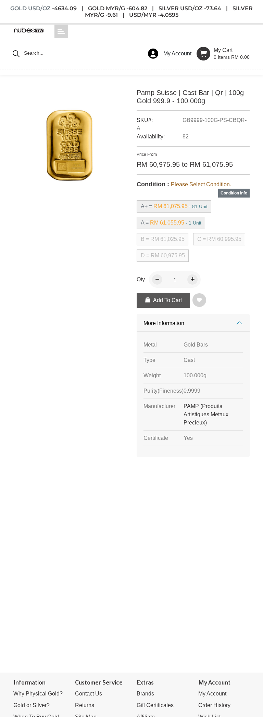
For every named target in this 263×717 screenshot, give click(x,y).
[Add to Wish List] (200, 301)
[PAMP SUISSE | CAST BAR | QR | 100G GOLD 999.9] (69, 147)
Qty (141, 279)
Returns (84, 705)
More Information (163, 323)
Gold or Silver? (31, 705)
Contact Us (88, 693)
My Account (212, 693)
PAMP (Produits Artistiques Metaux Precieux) (206, 414)
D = (163, 255)
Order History (214, 705)
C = (219, 239)
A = (171, 223)
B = (163, 239)
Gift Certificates (155, 705)
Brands (145, 693)
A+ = (174, 206)
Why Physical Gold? (38, 693)
